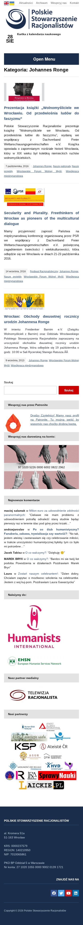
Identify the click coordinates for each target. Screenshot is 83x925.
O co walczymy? (35, 552)
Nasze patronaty (62, 166)
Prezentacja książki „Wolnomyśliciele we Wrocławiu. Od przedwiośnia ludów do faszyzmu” (41, 113)
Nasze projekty (12, 276)
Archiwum (42, 2)
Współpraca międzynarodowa (27, 365)
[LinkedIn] (76, 893)
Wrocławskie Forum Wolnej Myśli (39, 171)
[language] (6, 2)
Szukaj (8, 382)
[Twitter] (61, 893)
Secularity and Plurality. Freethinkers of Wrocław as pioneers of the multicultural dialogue (41, 218)
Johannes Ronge (42, 166)
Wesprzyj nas (59, 2)
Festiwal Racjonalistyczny (44, 271)
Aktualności (26, 2)
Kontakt (74, 2)
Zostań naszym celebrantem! (38, 573)
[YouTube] (68, 893)
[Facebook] (54, 893)
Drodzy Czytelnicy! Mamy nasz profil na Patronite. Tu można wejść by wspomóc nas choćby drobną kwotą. (54, 419)
